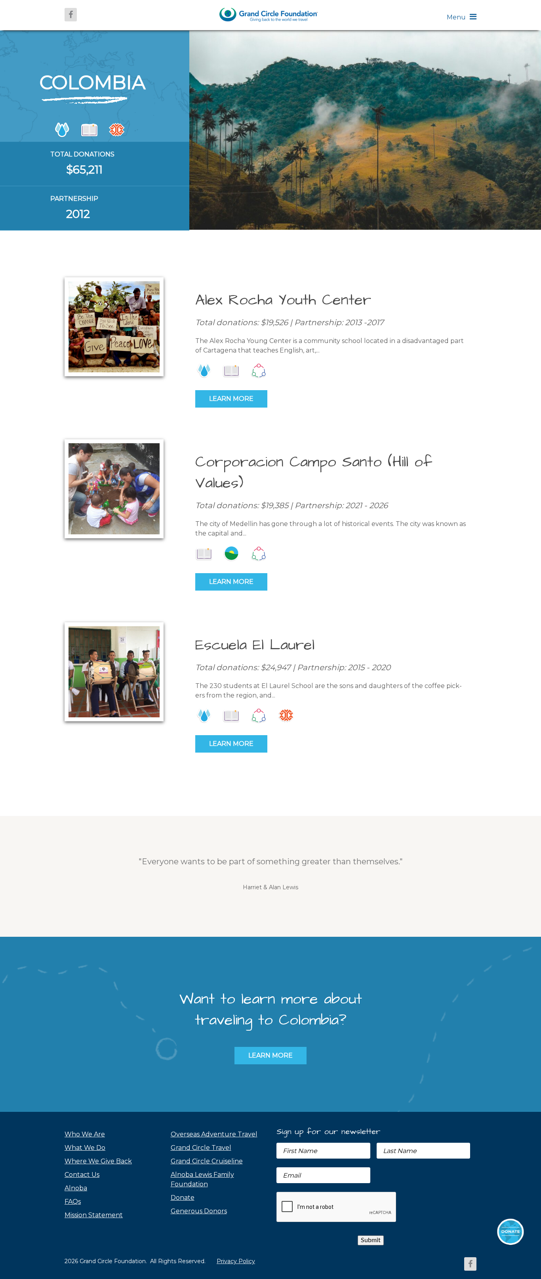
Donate (182, 1197)
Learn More (231, 398)
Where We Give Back (98, 1161)
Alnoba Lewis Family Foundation (202, 1179)
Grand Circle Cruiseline (207, 1161)
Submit (371, 1240)
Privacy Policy (236, 1261)
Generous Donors (199, 1211)
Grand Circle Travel (201, 1147)
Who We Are (85, 1134)
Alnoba (76, 1188)
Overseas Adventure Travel (214, 1134)
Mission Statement (94, 1215)
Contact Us (82, 1174)
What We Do (85, 1147)
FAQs (73, 1201)
